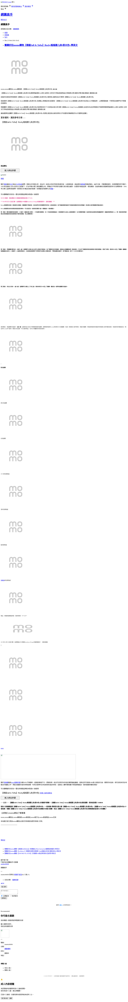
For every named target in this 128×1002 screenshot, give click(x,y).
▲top (2, 883)
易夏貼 (2, 580)
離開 (11, 998)
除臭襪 (6, 782)
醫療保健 (15, 880)
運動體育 (16, 29)
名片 (5, 37)
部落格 (6, 35)
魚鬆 (2, 178)
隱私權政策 (74, 976)
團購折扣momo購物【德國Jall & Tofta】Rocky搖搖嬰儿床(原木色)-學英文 (41, 45)
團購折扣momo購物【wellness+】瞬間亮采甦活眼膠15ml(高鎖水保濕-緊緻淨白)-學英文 (32, 851)
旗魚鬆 (83, 184)
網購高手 (7, 14)
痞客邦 (16, 874)
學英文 (3, 840)
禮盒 (51, 189)
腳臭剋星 (17, 782)
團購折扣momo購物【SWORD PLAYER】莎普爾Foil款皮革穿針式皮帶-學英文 (30, 853)
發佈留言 (3, 898)
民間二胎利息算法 (46, 793)
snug (2, 748)
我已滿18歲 (4, 998)
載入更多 (3, 886)
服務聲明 (81, 976)
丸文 (11, 184)
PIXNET (50, 976)
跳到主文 (4, 19)
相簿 (5, 33)
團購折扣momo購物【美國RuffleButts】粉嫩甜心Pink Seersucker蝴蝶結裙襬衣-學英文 (32, 849)
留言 (20, 874)
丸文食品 (19, 184)
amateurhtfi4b (5, 864)
